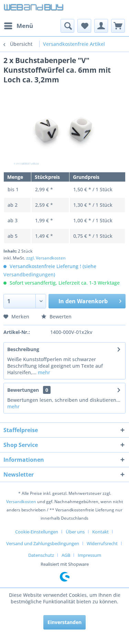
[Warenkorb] (118, 26)
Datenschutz (41, 555)
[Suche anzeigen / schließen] (67, 26)
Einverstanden (64, 622)
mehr (43, 372)
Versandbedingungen (28, 274)
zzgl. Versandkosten (46, 258)
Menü (25, 26)
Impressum (89, 555)
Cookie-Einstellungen (36, 532)
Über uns (75, 532)
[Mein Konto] (101, 26)
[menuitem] (18, 26)
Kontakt (100, 532)
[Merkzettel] (84, 26)
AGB (66, 555)
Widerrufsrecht (102, 543)
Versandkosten (21, 501)
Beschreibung (23, 349)
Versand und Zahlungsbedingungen (42, 543)
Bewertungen (23, 390)
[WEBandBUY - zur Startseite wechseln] (34, 9)
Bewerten (60, 316)
